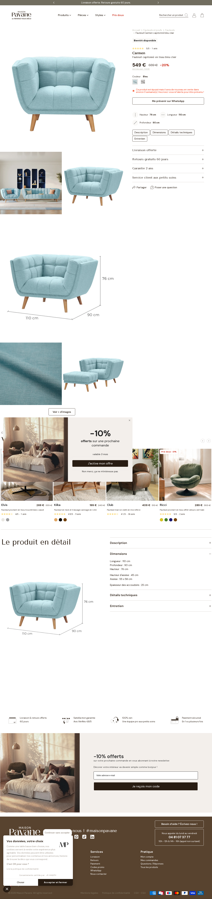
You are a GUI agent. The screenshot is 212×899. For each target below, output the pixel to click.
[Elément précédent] (203, 441)
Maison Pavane (24, 893)
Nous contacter (98, 874)
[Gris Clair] (7, 519)
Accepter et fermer (55, 882)
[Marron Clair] (55, 519)
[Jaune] (161, 519)
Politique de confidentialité (116, 893)
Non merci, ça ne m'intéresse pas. (100, 471)
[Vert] (166, 519)
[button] (7, 889)
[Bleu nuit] (170, 519)
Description (141, 132)
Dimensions (159, 132)
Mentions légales (89, 893)
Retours (94, 860)
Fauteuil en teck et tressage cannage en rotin (75, 510)
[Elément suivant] (209, 441)
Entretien (139, 138)
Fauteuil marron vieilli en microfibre (123, 510)
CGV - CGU (140, 893)
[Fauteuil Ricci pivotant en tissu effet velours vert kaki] (185, 475)
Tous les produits (149, 867)
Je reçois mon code (145, 786)
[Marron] (65, 519)
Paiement (95, 863)
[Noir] (60, 519)
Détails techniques (181, 132)
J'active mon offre (100, 463)
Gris (143, 81)
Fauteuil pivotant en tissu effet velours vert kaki (182, 510)
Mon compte (147, 856)
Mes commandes (149, 860)
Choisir (20, 882)
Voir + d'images (62, 412)
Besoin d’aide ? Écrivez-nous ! (179, 824)
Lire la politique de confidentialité (22, 869)
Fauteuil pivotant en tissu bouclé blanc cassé (22, 510)
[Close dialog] (129, 420)
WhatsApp (95, 870)
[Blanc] (3, 519)
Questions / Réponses (152, 863)
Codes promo (97, 867)
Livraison (95, 856)
